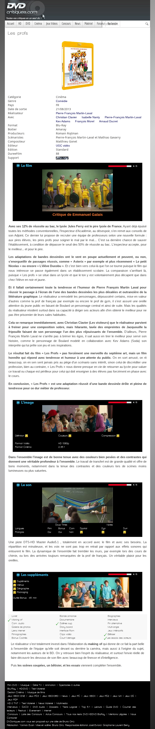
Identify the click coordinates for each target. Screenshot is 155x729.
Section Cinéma (15, 692)
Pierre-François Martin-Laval (123, 117)
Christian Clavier (66, 117)
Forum (100, 24)
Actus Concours (54, 714)
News (77, 24)
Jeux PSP (12, 699)
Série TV (37, 685)
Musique (25, 685)
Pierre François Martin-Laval (74, 113)
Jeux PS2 (104, 696)
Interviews (12, 707)
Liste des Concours (31, 714)
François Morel (84, 121)
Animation (50, 685)
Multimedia (62, 703)
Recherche (113, 24)
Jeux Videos (52, 24)
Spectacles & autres (69, 685)
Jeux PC (75, 696)
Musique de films (36, 692)
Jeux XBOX (89, 696)
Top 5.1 (86, 707)
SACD (25, 707)
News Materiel (45, 703)
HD (19, 24)
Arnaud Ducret (108, 121)
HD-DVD (23, 688)
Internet (47, 710)
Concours (66, 24)
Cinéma (38, 24)
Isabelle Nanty (91, 117)
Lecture (98, 707)
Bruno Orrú (58, 725)
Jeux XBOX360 (50, 696)
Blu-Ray (11, 688)
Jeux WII (117, 696)
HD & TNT (12, 703)
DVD (28, 24)
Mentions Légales (118, 714)
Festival (22, 710)
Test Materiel (38, 688)
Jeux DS (129, 696)
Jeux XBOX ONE (16, 696)
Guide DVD (112, 707)
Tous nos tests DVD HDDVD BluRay (85, 714)
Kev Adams (63, 121)
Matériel (89, 24)
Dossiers (53, 707)
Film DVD (12, 685)
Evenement (35, 710)
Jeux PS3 (34, 696)
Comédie (61, 101)
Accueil (10, 24)
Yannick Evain (27, 725)
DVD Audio (39, 707)
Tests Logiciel (70, 707)
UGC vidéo (63, 145)
